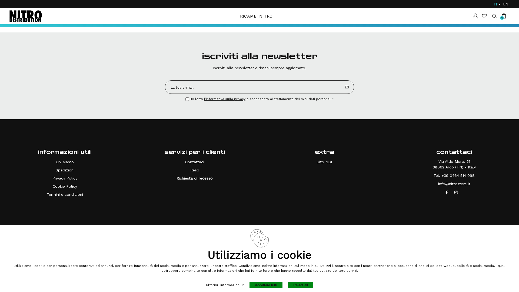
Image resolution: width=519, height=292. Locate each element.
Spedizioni (65, 170)
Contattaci (194, 162)
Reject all (300, 285)
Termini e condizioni (65, 194)
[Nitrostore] (25, 16)
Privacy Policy (64, 178)
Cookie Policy (65, 186)
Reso (194, 170)
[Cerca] (494, 16)
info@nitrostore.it (454, 184)
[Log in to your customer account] (475, 16)
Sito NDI (324, 162)
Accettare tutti (266, 285)
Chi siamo (65, 162)
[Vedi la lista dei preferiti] (485, 16)
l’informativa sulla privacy (224, 99)
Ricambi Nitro (256, 16)
